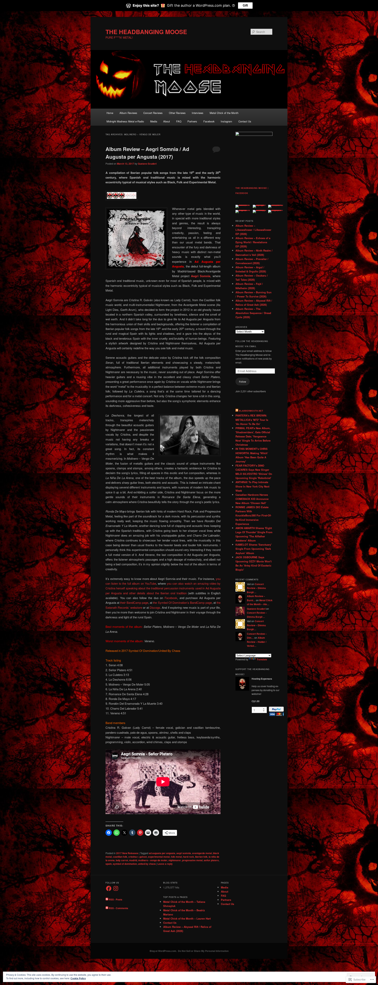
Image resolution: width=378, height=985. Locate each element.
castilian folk (120, 856)
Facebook (209, 121)
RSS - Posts (115, 899)
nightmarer (175, 860)
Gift (245, 5)
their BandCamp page (134, 602)
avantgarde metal (202, 853)
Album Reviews (128, 113)
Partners (192, 121)
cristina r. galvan (137, 856)
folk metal (176, 856)
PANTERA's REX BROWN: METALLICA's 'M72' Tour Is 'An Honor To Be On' (251, 420)
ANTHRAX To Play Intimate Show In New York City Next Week (252, 486)
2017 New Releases (127, 853)
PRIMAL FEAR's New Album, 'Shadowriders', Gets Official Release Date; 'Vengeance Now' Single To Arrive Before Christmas (253, 436)
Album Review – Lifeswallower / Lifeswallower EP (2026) (253, 230)
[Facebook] (109, 888)
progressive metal (192, 860)
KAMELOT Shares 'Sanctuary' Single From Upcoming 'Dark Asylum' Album (253, 549)
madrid (133, 860)
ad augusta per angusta (162, 853)
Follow (242, 381)
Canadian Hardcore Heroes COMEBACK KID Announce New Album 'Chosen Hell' (252, 499)
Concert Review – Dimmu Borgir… (256, 588)
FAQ (178, 121)
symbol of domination (125, 864)
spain (109, 864)
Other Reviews (177, 113)
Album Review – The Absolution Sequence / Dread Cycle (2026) (253, 313)
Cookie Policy (78, 978)
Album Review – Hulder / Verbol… (256, 642)
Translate (262, 659)
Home (110, 113)
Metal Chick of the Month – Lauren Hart (187, 918)
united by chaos (147, 864)
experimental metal (159, 856)
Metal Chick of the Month (224, 113)
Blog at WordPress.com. (163, 951)
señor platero (211, 860)
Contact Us (244, 121)
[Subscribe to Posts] (107, 899)
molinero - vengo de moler (152, 860)
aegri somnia (183, 853)
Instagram (226, 121)
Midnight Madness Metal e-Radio (125, 121)
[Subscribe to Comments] (107, 908)
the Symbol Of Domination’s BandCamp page (182, 602)
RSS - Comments (118, 908)
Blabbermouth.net (251, 410)
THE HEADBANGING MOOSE (146, 31)
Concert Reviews (153, 113)
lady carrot (122, 860)
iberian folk (201, 856)
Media (153, 121)
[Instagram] (116, 888)
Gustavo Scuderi (147, 163)
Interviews (197, 113)
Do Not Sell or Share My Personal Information (203, 951)
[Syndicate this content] (236, 410)
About (166, 121)
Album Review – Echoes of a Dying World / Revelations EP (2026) (252, 242)
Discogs (155, 607)
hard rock (188, 856)
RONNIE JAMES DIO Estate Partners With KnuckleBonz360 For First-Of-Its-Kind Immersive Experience (253, 515)
